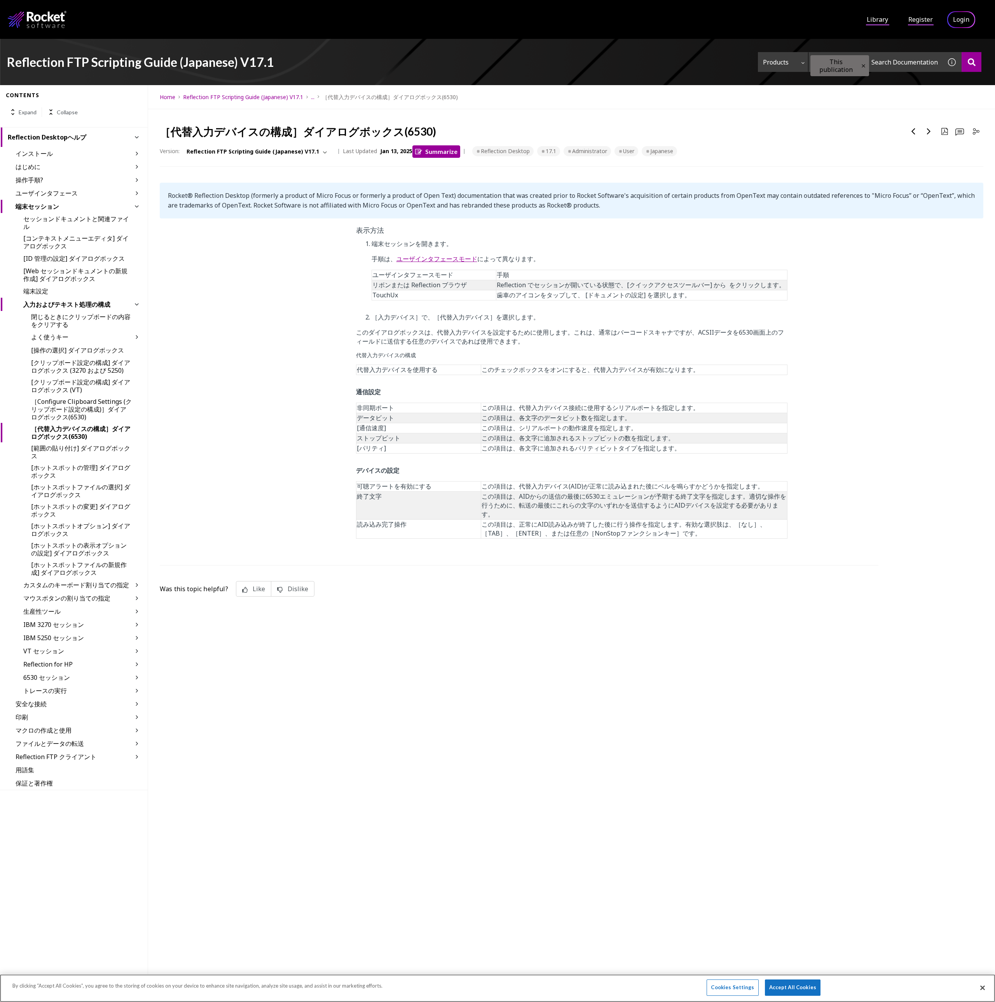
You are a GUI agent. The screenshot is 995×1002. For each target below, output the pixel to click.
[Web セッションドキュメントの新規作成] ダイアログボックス (75, 275)
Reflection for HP (48, 664)
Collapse (67, 112)
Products (776, 62)
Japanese (661, 151)
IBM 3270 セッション (53, 624)
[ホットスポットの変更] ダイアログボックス (80, 510)
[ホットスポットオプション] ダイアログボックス (80, 530)
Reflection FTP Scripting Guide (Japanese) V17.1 (243, 97)
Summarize (441, 151)
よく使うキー (49, 337)
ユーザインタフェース (47, 193)
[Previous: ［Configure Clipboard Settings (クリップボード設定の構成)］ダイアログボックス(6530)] (913, 131)
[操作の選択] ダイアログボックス (77, 350)
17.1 (551, 151)
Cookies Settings (732, 987)
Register (920, 19)
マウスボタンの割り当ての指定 (66, 598)
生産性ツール (42, 611)
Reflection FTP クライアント (56, 756)
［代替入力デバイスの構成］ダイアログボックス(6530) (81, 432)
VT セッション (43, 651)
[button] (863, 66)
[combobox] (875, 62)
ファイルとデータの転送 (50, 743)
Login (961, 19)
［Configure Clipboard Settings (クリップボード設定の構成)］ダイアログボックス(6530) (81, 409)
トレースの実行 (45, 690)
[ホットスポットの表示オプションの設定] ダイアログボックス (79, 549)
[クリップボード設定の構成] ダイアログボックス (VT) (80, 386)
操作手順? (29, 180)
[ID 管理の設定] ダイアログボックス (74, 258)
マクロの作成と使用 (44, 730)
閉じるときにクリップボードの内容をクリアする (81, 320)
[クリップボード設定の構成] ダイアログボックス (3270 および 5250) (80, 366)
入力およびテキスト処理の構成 (66, 304)
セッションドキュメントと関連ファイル (76, 222)
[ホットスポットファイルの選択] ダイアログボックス (80, 491)
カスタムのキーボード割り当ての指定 (76, 585)
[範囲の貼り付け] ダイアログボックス (80, 452)
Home (167, 97)
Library (877, 19)
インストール (34, 153)
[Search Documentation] (971, 62)
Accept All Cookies (792, 987)
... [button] (312, 97)
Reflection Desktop (505, 151)
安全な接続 (31, 704)
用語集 (25, 770)
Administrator (589, 151)
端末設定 (35, 291)
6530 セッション (46, 677)
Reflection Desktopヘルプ (47, 137)
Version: (170, 151)
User (628, 151)
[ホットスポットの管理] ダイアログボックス (80, 471)
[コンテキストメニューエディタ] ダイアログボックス (76, 242)
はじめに (28, 166)
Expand (28, 112)
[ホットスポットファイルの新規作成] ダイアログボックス (79, 568)
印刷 (22, 717)
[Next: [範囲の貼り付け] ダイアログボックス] (929, 131)
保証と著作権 (34, 783)
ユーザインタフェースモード (436, 259)
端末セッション (37, 206)
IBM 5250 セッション (53, 638)
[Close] (982, 987)
